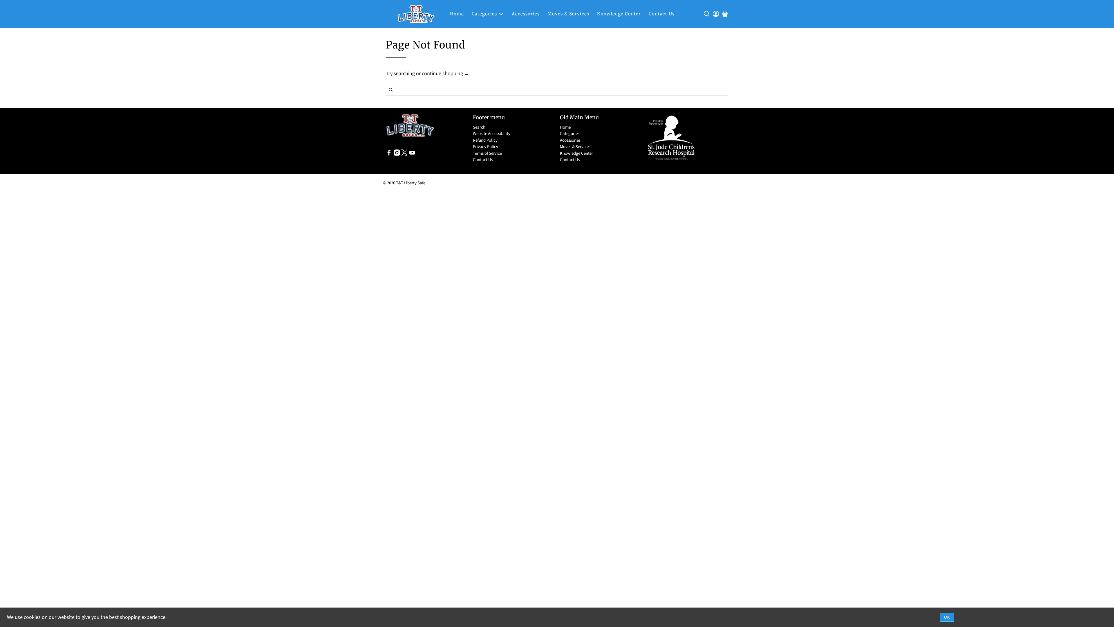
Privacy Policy (485, 147)
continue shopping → (445, 73)
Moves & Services (568, 14)
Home (457, 14)
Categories (484, 14)
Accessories (526, 14)
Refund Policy (485, 140)
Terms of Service (487, 153)
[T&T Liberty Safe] (416, 14)
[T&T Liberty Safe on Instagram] (397, 154)
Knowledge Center (619, 14)
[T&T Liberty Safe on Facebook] (389, 154)
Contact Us (661, 14)
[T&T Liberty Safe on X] (404, 154)
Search (479, 127)
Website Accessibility (491, 134)
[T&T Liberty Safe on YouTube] (412, 154)
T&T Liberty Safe (410, 183)
